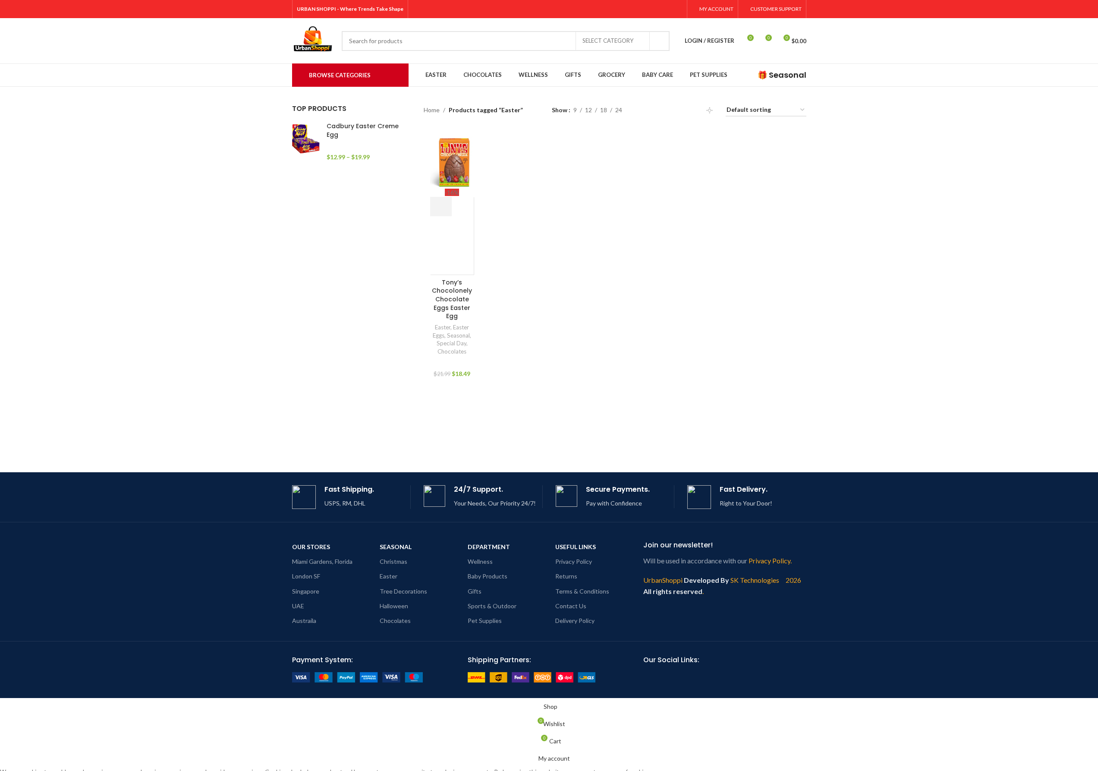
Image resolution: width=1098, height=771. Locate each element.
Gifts (474, 591)
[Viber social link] (789, 678)
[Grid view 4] (669, 110)
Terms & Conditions (582, 591)
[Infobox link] (782, 75)
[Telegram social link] (774, 678)
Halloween (394, 606)
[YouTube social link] (655, 9)
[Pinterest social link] (666, 9)
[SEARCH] (660, 41)
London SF (306, 576)
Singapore (305, 591)
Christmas (393, 561)
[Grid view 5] (683, 110)
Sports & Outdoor (492, 606)
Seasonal (458, 335)
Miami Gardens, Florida (322, 561)
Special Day (451, 343)
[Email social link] (680, 678)
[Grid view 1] (709, 110)
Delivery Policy (575, 620)
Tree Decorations (403, 591)
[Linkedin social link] (711, 678)
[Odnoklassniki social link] (727, 678)
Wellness (480, 561)
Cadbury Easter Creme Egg (363, 130)
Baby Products (487, 576)
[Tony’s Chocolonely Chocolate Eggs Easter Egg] (452, 161)
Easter (442, 327)
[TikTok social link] (676, 9)
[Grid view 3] (655, 110)
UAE (298, 606)
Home (432, 110)
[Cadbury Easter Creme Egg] (306, 141)
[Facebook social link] (622, 9)
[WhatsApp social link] (742, 678)
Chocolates (451, 351)
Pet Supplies (485, 620)
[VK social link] (758, 678)
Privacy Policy (573, 561)
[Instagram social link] (644, 9)
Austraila (304, 620)
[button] (441, 206)
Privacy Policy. (770, 560)
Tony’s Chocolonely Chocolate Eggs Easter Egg (452, 299)
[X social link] (633, 9)
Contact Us (570, 606)
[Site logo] (312, 40)
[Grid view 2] (642, 110)
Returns (566, 576)
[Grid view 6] (696, 110)
